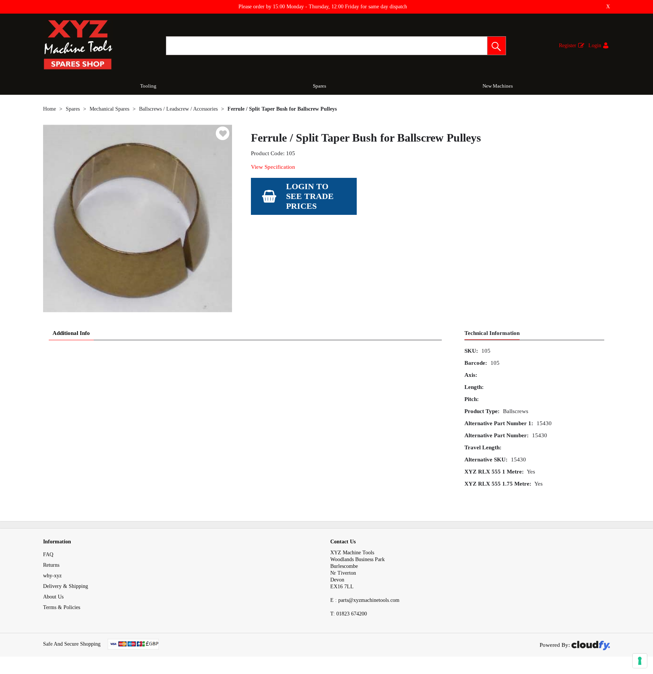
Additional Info (71, 333)
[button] (496, 45)
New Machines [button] (498, 86)
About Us (53, 597)
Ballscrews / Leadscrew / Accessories (178, 109)
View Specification (273, 167)
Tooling (148, 86)
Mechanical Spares (109, 109)
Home (49, 109)
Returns (51, 565)
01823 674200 (348, 614)
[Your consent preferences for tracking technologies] (640, 661)
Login (594, 45)
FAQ (48, 554)
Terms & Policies (61, 607)
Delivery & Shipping (65, 586)
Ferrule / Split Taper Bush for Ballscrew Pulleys (282, 109)
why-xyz (52, 575)
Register (567, 45)
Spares (319, 86)
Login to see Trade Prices (310, 196)
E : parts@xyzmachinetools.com (364, 600)
